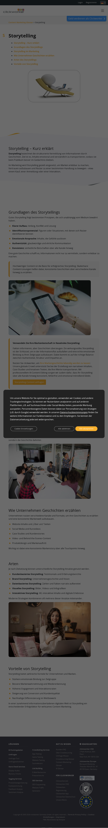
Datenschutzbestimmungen (74, 412)
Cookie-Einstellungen (23, 428)
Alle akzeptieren (86, 428)
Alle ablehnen (64, 428)
